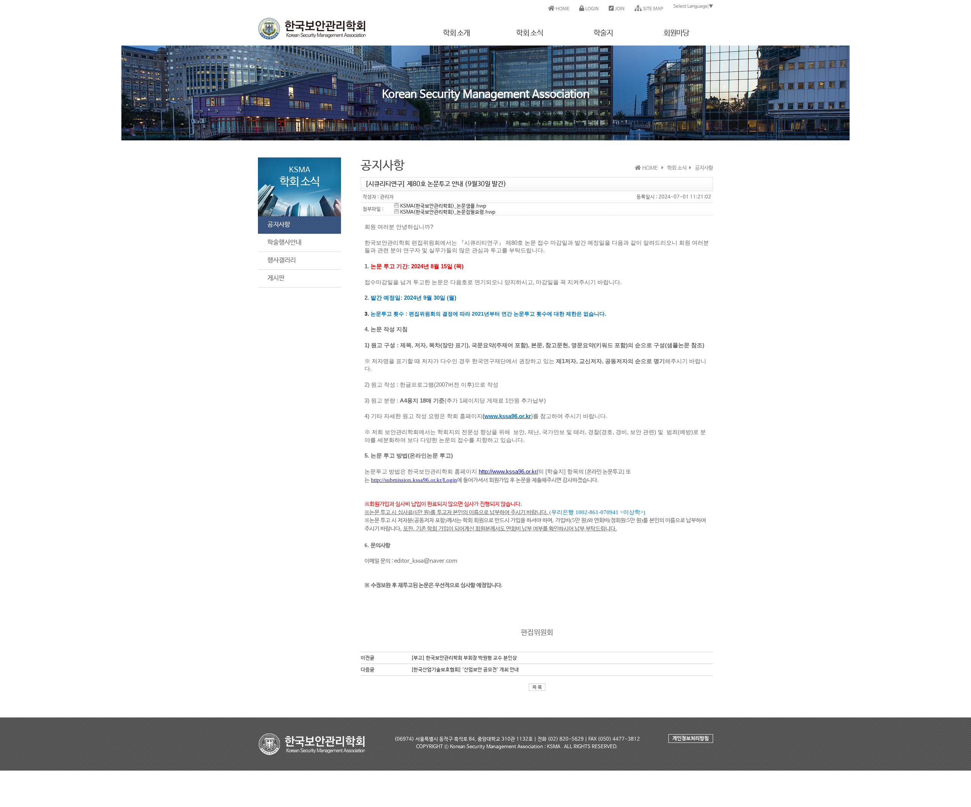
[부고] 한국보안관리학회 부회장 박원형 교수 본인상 (464, 658)
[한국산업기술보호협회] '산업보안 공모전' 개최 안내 (465, 670)
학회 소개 (456, 33)
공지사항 (278, 224)
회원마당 (676, 33)
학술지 (603, 33)
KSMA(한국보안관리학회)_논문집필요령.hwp (447, 212)
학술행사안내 (284, 242)
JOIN (619, 9)
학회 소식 (529, 33)
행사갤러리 (281, 260)
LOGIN (591, 9)
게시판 (275, 278)
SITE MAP (652, 9)
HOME (562, 9)
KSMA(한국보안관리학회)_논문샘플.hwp (442, 206)
